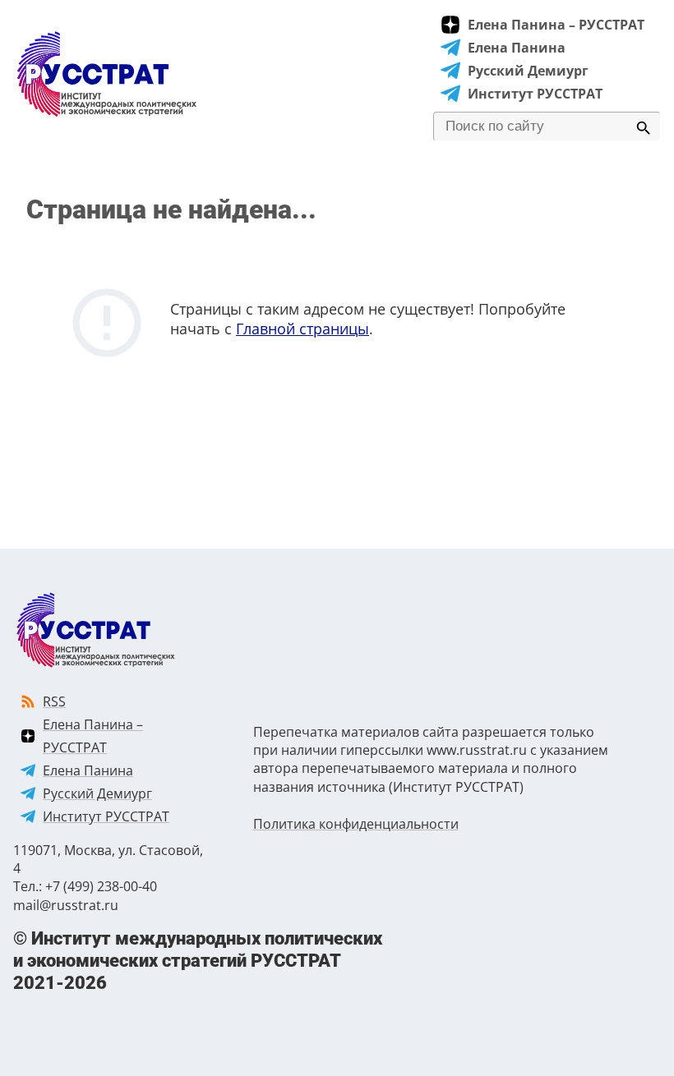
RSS (54, 701)
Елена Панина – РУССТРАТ (556, 25)
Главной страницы (302, 328)
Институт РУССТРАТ (535, 94)
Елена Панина (517, 48)
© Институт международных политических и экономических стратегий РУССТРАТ (197, 960)
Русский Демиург (528, 71)
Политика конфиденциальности (356, 824)
